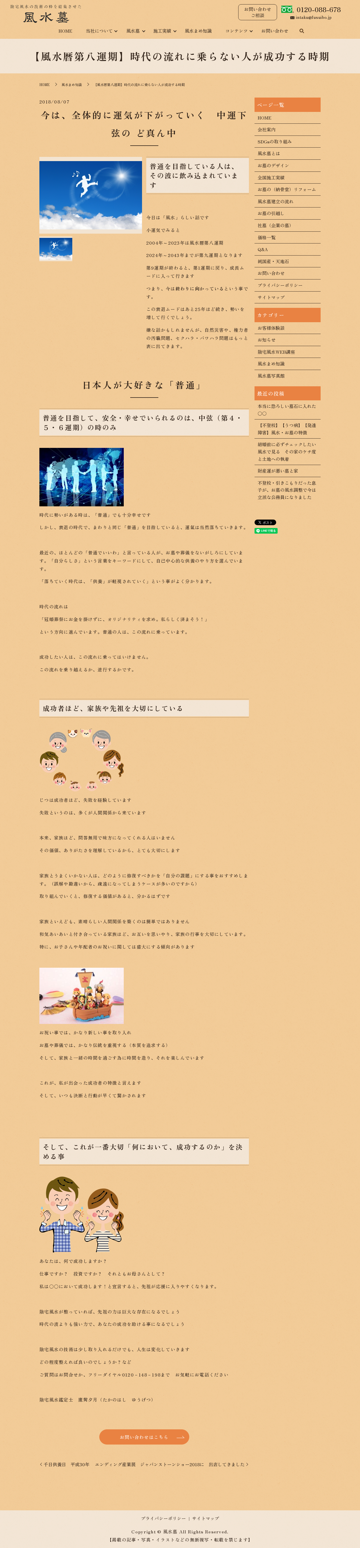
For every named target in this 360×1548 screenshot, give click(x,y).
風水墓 (133, 30)
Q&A (263, 249)
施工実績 (162, 30)
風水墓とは (269, 153)
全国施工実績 (271, 177)
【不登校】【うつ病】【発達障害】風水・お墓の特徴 (287, 429)
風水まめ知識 (198, 30)
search (302, 31)
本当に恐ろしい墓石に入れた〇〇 (287, 410)
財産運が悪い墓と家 (278, 470)
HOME (65, 30)
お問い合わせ (274, 30)
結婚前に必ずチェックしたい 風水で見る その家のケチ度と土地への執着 (288, 451)
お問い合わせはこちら (144, 1437)
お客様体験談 (271, 327)
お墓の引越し (271, 213)
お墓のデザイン (273, 165)
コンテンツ (236, 30)
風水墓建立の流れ (276, 201)
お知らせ (267, 339)
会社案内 (267, 129)
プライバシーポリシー (280, 285)
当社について (99, 30)
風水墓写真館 (271, 375)
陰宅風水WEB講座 (276, 351)
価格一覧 (267, 237)
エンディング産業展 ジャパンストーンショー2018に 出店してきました (170, 1464)
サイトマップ (271, 297)
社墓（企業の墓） (276, 225)
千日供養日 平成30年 (66, 1464)
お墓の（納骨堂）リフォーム (287, 189)
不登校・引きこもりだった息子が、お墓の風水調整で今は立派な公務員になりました (287, 489)
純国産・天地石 (273, 261)
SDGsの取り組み (275, 141)
